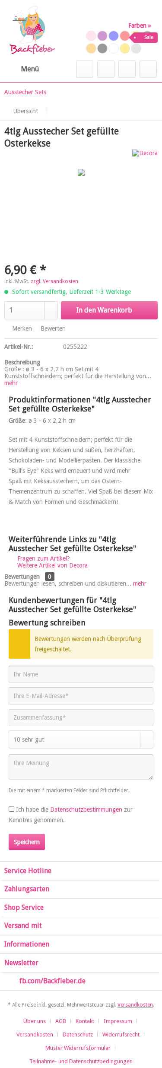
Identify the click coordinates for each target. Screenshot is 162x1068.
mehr (11, 382)
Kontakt (85, 1021)
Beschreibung (22, 362)
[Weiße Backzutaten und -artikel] (113, 48)
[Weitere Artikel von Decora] (145, 157)
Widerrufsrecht (121, 1034)
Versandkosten (135, 1005)
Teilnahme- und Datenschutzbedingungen (81, 1061)
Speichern (27, 841)
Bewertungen (22, 576)
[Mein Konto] (127, 69)
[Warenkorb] (148, 69)
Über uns (34, 1021)
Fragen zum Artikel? (43, 558)
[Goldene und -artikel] (125, 48)
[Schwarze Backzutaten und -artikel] (102, 48)
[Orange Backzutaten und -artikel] (91, 48)
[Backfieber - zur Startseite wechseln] (32, 30)
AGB (60, 1021)
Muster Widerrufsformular (78, 1048)
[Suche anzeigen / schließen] (84, 69)
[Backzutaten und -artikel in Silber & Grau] (136, 48)
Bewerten (52, 328)
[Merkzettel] (105, 69)
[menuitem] (21, 69)
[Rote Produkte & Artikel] (125, 36)
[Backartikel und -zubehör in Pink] (91, 36)
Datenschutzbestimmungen (86, 809)
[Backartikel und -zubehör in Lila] (102, 36)
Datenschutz (78, 1034)
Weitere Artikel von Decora (52, 565)
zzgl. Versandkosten (54, 281)
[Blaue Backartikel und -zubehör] (113, 36)
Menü (30, 68)
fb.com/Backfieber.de (52, 981)
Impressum (118, 1021)
